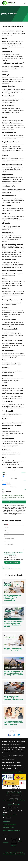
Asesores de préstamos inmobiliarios (14, 800)
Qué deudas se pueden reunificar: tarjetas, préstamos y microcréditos (13, 698)
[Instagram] (14, 844)
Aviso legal (6, 821)
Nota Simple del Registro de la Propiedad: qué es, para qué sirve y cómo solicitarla (13, 673)
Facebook (5, 842)
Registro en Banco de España (14, 793)
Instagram (13, 845)
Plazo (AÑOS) (6, 483)
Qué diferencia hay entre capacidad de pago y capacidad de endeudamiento (12, 597)
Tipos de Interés (6, 491)
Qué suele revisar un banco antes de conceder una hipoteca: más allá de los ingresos (13, 624)
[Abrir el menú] (25, 3)
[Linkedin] (20, 839)
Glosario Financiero (10, 852)
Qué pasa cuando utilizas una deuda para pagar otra (13, 649)
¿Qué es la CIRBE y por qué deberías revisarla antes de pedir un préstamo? (13, 722)
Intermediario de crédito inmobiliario (12, 772)
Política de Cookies (8, 827)
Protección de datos (9, 854)
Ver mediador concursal (10, 815)
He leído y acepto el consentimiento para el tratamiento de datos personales (13, 557)
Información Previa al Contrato (11, 569)
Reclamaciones (20, 854)
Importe (4, 474)
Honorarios (20, 852)
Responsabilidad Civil (14, 805)
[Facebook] (5, 839)
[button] (9, 735)
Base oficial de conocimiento (11, 830)
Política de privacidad (9, 824)
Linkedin (20, 841)
